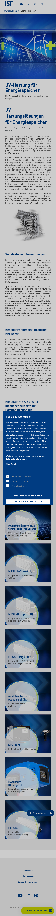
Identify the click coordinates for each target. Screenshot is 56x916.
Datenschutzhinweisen (16, 459)
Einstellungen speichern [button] (28, 496)
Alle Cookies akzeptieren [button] (28, 502)
